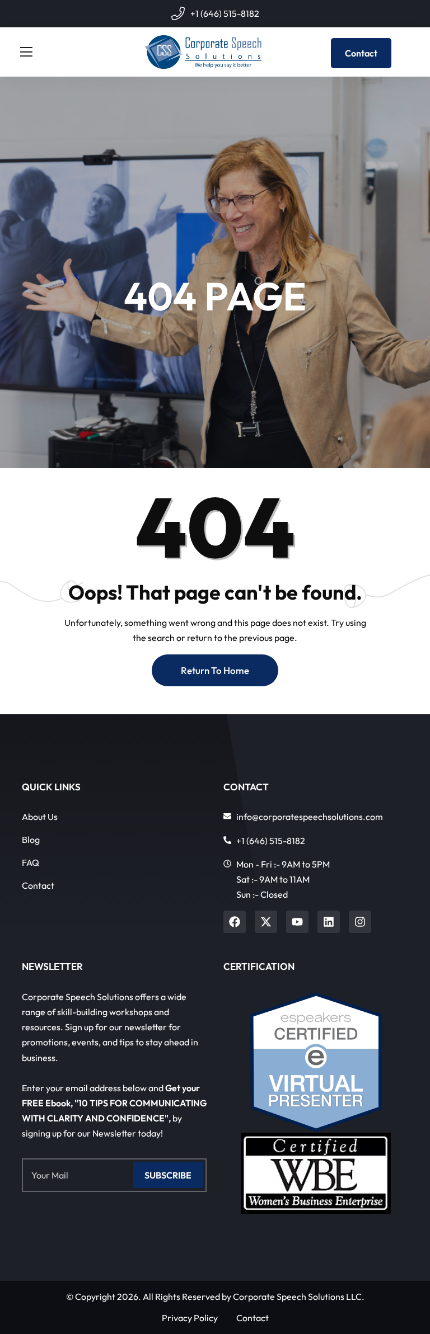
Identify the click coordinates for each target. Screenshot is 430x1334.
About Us (40, 816)
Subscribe (167, 1175)
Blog (31, 839)
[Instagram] (360, 922)
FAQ (30, 862)
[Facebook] (234, 922)
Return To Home (215, 670)
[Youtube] (297, 922)
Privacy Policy (190, 1317)
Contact (361, 53)
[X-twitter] (266, 922)
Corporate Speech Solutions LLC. (298, 1296)
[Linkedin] (328, 922)
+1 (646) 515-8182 (224, 13)
